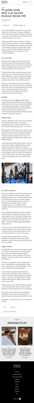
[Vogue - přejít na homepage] (4, 2)
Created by (15, 398)
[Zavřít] (32, 401)
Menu (24, 2)
